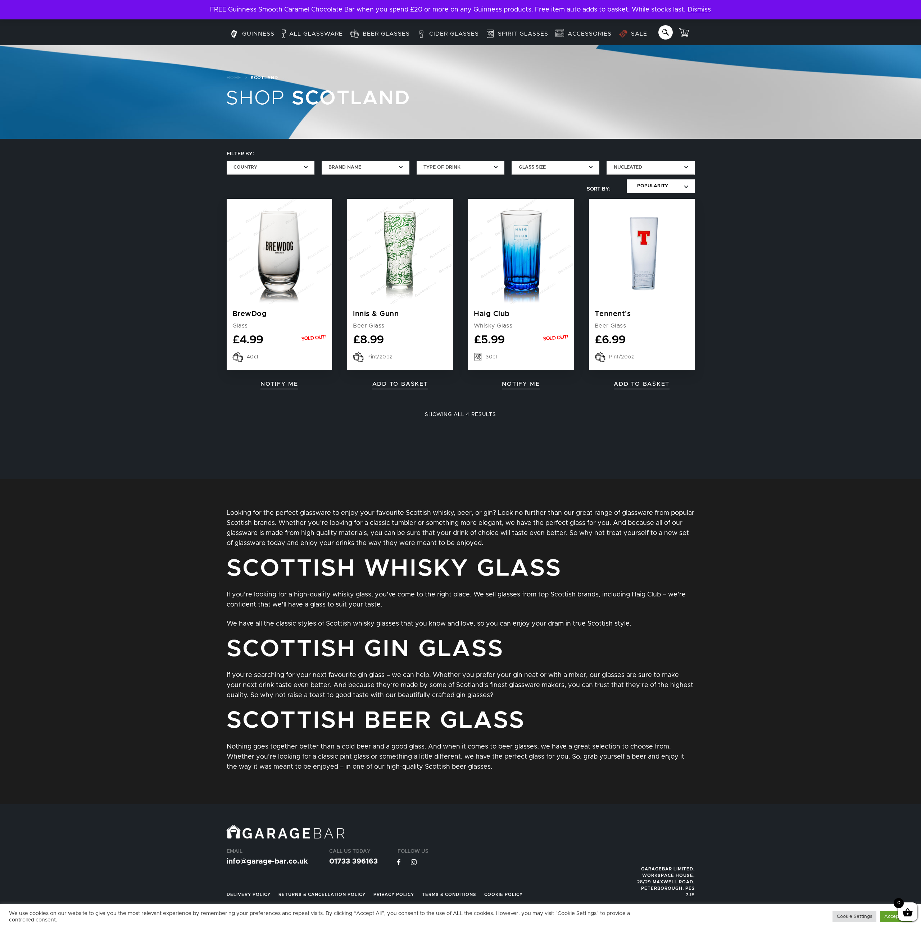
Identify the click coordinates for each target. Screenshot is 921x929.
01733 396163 (353, 861)
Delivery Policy (249, 894)
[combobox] (270, 168)
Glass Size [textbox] (532, 167)
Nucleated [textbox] (628, 167)
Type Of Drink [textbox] (441, 167)
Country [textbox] (245, 167)
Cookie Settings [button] (854, 916)
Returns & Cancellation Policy (322, 894)
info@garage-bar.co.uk (267, 861)
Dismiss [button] (699, 9)
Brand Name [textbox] (344, 167)
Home (234, 77)
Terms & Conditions (449, 894)
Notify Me (279, 384)
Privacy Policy (393, 894)
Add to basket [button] (400, 384)
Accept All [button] (896, 916)
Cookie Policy (503, 894)
